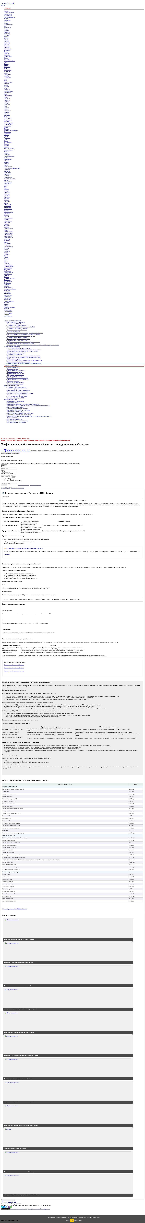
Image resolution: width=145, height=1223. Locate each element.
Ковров (6, 203)
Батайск (6, 210)
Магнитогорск (8, 82)
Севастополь (7, 74)
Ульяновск (7, 42)
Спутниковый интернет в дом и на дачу (18, 362)
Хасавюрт (7, 194)
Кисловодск (7, 207)
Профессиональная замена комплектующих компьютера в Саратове (21, 1125)
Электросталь (8, 181)
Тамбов (6, 116)
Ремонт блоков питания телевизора (17, 408)
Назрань (6, 224)
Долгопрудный (8, 237)
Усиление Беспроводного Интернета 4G (18, 348)
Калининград (8, 70)
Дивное (6, 304)
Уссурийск (7, 171)
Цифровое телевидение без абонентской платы (20, 343)
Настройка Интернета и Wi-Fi (15, 398)
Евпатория (7, 245)
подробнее (7, 554)
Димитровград (8, 234)
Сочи (5, 79)
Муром (6, 242)
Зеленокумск (7, 299)
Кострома (6, 121)
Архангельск (7, 92)
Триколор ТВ (4, 463)
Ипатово (6, 286)
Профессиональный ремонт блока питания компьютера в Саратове (20, 1102)
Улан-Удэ (6, 76)
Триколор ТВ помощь (13, 331)
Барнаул (6, 41)
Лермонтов (7, 296)
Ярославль (7, 47)
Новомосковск (8, 218)
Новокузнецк (8, 56)
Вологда (6, 107)
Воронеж (6, 30)
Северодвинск (8, 166)
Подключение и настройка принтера (17, 395)
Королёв (6, 147)
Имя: (2, 467)
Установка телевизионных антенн (17, 337)
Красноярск (7, 27)
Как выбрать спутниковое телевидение (18, 339)
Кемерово (7, 55)
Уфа (5, 26)
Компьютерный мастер (17, 488)
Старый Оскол (8, 150)
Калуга (6, 97)
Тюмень (6, 36)
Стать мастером (5, 1209)
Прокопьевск (7, 159)
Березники (7, 197)
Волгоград (7, 32)
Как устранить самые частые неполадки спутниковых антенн (25, 333)
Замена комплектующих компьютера (17, 379)
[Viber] (9, 1207)
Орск (5, 139)
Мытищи (6, 151)
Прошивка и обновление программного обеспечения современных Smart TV (29, 416)
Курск (5, 73)
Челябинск (7, 20)
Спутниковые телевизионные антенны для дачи (21, 336)
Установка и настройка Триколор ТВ (17, 325)
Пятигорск (7, 192)
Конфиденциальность (34, 1209)
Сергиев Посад (8, 265)
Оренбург (7, 53)
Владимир (7, 89)
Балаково (6, 162)
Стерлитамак (7, 118)
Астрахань (7, 59)
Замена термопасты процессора (16, 370)
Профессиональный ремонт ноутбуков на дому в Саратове (18, 962)
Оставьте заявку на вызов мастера (10, 453)
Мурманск (7, 115)
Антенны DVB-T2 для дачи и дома (17, 340)
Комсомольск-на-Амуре (11, 130)
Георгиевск (7, 284)
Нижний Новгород (9, 17)
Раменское (7, 222)
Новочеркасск (8, 177)
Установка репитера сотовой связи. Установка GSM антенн (24, 349)
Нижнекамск (7, 133)
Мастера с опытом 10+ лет (14, 419)
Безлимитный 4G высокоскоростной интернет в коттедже (23, 357)
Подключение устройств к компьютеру (18, 390)
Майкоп (6, 200)
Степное (6, 314)
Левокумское (7, 310)
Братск (6, 141)
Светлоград (7, 280)
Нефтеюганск (8, 209)
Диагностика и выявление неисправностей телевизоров (23, 404)
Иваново (6, 83)
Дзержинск (7, 138)
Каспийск (7, 225)
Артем (6, 252)
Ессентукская (8, 313)
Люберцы (7, 154)
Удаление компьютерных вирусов (17, 396)
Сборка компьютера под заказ (15, 373)
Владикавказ (7, 110)
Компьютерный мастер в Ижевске (14, 668)
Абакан (6, 165)
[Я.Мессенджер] (2, 1207)
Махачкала (7, 50)
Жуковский (7, 243)
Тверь (5, 80)
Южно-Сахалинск (9, 156)
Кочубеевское (8, 274)
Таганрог (6, 129)
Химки (6, 127)
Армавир (6, 160)
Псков (6, 153)
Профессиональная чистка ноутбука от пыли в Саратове (18, 1078)
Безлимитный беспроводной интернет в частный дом (22, 351)
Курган (6, 103)
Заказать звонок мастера (7, 1200)
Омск (5, 21)
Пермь (6, 29)
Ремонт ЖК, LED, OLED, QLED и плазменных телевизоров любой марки (28, 405)
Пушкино (7, 251)
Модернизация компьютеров (15, 375)
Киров (6, 65)
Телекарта (31, 463)
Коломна (6, 198)
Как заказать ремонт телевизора (16, 422)
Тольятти (6, 38)
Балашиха (7, 71)
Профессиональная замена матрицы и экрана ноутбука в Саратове (20, 1009)
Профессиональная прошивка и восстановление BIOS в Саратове (20, 1171)
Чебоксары (7, 67)
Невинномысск (8, 233)
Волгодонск (7, 172)
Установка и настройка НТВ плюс (17, 328)
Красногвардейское (9, 307)
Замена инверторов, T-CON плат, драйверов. (20, 413)
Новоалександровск (9, 278)
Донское (6, 275)
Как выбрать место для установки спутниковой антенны (23, 334)
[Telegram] (6, 1207)
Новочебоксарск (8, 212)
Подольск (7, 112)
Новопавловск (8, 287)
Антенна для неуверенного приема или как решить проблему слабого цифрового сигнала (33, 345)
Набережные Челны (9, 61)
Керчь (5, 187)
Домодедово (7, 204)
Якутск (6, 109)
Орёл (5, 106)
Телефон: (3, 470)
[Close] (1, 459)
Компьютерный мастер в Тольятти (14, 665)
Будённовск (7, 283)
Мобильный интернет (13, 359)
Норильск (7, 169)
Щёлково (6, 215)
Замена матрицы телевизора (15, 407)
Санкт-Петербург (9, 12)
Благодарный (8, 281)
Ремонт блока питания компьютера (17, 378)
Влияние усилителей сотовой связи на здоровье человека (23, 356)
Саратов (7, 8)
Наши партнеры (45, 1209)
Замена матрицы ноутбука (14, 372)
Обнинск (6, 227)
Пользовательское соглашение (18, 1209)
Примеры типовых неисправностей (17, 420)
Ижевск (6, 39)
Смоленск (7, 98)
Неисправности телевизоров (15, 401)
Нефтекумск (7, 298)
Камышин (7, 240)
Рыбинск (6, 163)
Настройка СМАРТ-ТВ (14, 324)
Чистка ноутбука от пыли (14, 376)
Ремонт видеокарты (13, 381)
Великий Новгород (9, 148)
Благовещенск (8, 142)
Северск (6, 248)
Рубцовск (6, 195)
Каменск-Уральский (10, 178)
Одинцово (7, 201)
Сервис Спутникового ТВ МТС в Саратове (14, 909)
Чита (5, 94)
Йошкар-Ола (7, 126)
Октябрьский (8, 236)
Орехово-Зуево (8, 228)
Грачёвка (6, 277)
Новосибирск (8, 14)
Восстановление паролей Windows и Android (20, 393)
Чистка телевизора (12, 417)
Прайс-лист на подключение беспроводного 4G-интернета (24, 363)
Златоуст (6, 180)
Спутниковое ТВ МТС (21, 463)
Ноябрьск (6, 254)
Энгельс (6, 144)
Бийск (6, 157)
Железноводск (8, 295)
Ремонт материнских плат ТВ (15, 411)
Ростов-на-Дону (8, 24)
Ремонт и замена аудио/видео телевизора (19, 414)
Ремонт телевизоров (74, 463)
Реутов (6, 249)
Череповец (7, 104)
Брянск (6, 85)
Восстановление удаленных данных (17, 392)
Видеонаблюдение (62, 463)
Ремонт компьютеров (13, 367)
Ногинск (6, 263)
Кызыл (6, 230)
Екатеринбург (8, 15)
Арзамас (6, 258)
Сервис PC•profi (7, 3)
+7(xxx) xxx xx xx (16, 450)
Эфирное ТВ (39, 463)
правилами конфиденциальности (35, 485)
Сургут (6, 88)
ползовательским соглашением (23, 485)
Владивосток (7, 49)
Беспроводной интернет (50, 463)
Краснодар (7, 33)
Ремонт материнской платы (15, 384)
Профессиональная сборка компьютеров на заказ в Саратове (19, 1032)
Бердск (6, 257)
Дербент (6, 216)
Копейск (6, 189)
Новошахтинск (8, 246)
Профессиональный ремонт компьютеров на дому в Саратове (19, 939)
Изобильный (7, 271)
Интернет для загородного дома (16, 352)
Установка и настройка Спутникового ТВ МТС (21, 327)
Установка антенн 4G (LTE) (15, 354)
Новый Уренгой (8, 231)
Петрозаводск (8, 120)
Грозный (6, 113)
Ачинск (6, 255)
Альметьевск (7, 183)
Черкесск (6, 219)
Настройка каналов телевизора (16, 322)
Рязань (6, 58)
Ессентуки (7, 239)
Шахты (6, 136)
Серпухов (7, 213)
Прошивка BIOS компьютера (15, 382)
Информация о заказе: (7, 473)
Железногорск (8, 268)
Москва (6, 11)
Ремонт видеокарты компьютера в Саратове (15, 1148)
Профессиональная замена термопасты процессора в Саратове (19, 985)
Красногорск (7, 174)
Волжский (7, 100)
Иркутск (6, 44)
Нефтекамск (7, 206)
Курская (6, 308)
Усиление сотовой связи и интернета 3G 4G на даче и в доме (24, 360)
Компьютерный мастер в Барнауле (14, 671)
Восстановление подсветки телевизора (18, 410)
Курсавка (6, 302)
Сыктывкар (7, 132)
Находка (6, 191)
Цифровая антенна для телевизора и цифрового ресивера (23, 342)
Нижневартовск (8, 123)
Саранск (6, 101)
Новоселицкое (8, 311)
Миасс (6, 186)
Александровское (9, 301)
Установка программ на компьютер (17, 388)
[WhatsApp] (11, 1207)
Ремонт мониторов (12, 402)
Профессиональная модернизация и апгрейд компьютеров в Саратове (21, 1055)
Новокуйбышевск (9, 266)
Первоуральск (8, 221)
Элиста (6, 262)
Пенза (5, 62)
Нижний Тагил (8, 91)
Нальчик (6, 135)
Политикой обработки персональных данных (90, 1217)
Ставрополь (7, 77)
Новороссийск (8, 124)
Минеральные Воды (10, 289)
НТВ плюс (12, 463)
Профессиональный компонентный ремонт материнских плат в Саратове (22, 1195)
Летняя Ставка (8, 316)
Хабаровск (7, 45)
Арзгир (6, 305)
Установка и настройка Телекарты (17, 330)
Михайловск (7, 269)
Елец (5, 260)
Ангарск (6, 145)
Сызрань (6, 175)
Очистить (3, 465)
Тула (5, 68)
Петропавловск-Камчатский (12, 168)
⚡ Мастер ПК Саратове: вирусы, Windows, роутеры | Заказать (23, 548)
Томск (6, 52)
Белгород (6, 86)
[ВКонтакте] (4, 1207)
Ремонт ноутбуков (12, 369)
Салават (6, 184)
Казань (6, 18)
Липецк (6, 64)
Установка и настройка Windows (16, 387)
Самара (6, 23)
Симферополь (8, 95)
